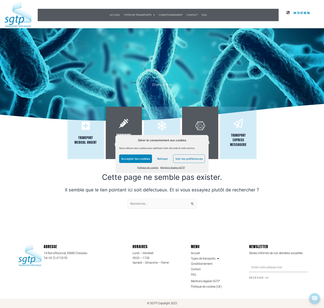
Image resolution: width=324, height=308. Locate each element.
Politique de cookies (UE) (206, 286)
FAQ (204, 14)
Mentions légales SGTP (172, 167)
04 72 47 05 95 (302, 13)
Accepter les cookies (135, 159)
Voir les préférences (189, 159)
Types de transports (138, 14)
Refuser (162, 159)
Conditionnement (171, 14)
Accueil (115, 14)
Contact (192, 14)
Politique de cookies (147, 167)
